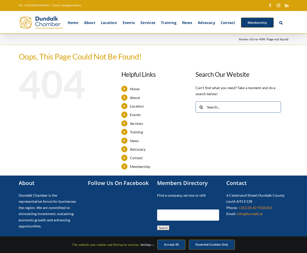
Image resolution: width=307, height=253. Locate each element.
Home (243, 39)
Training (136, 132)
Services (136, 123)
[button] (281, 22)
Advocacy (137, 149)
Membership (140, 166)
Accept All (171, 244)
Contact (136, 158)
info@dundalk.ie (250, 213)
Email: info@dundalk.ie (67, 5)
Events (135, 114)
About (135, 97)
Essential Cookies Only (212, 244)
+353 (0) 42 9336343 (255, 207)
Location (137, 106)
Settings (146, 244)
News (134, 141)
